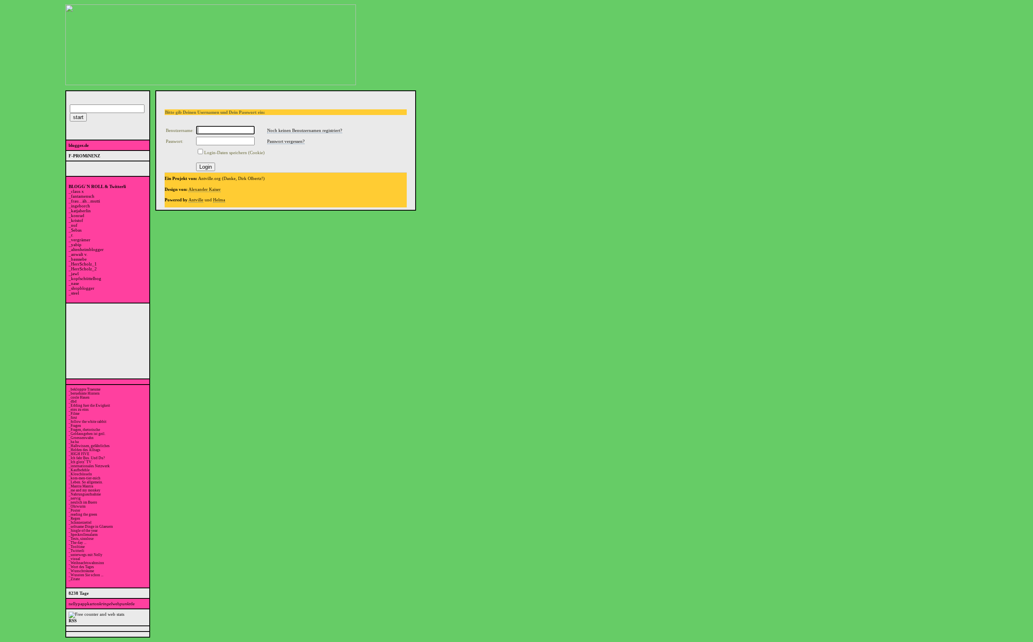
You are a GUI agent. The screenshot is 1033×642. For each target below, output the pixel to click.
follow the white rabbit (89, 422)
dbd (74, 401)
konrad (77, 215)
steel (75, 293)
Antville (195, 199)
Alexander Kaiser (204, 189)
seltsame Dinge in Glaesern (92, 527)
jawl (75, 273)
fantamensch (82, 196)
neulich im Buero (84, 502)
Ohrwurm (78, 506)
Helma (219, 199)
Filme (75, 414)
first (74, 418)
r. (72, 234)
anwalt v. (79, 254)
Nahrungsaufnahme (86, 494)
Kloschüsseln (81, 474)
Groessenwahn (82, 438)
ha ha (75, 442)
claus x (77, 191)
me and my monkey (85, 490)
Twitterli (77, 551)
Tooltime (78, 547)
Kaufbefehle (80, 470)
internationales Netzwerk (90, 466)
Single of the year (84, 531)
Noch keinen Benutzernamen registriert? (304, 130)
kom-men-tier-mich (85, 478)
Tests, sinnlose (82, 539)
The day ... (78, 543)
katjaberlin (81, 210)
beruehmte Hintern (85, 393)
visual (75, 559)
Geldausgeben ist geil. (88, 434)
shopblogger (82, 288)
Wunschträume (82, 571)
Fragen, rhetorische (85, 430)
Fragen (76, 426)
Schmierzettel (81, 523)
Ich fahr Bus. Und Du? (88, 458)
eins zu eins (80, 410)
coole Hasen (80, 397)
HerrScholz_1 (84, 263)
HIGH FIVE (80, 454)
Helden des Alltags (85, 450)
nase (75, 283)
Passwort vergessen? (286, 141)
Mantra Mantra (82, 486)
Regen (75, 519)
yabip (76, 244)
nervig (76, 498)
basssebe (79, 259)
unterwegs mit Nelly (86, 555)
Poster (75, 510)
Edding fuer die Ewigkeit (90, 406)
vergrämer (80, 239)
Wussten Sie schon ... (87, 575)
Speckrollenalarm (84, 535)
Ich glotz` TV (81, 462)
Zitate (75, 579)
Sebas (76, 230)
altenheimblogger (87, 249)
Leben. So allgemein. (87, 482)
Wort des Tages (82, 567)
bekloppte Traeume (85, 389)
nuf (74, 225)
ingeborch (80, 205)
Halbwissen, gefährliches (90, 446)
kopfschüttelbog (86, 278)
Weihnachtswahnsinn (87, 563)
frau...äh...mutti (85, 201)
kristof (77, 220)
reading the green (84, 514)
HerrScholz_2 (84, 268)
